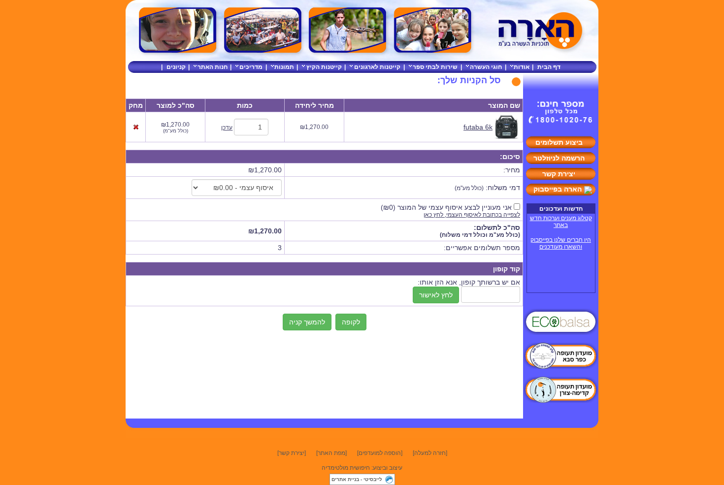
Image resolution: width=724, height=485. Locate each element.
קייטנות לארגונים (377, 67)
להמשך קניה (307, 322)
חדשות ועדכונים (561, 208)
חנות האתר (212, 67)
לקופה (351, 322)
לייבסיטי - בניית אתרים (356, 479)
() (446, 207)
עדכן (226, 127)
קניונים (176, 67)
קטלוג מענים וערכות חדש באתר (561, 221)
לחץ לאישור (436, 295)
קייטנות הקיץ (324, 67)
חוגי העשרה (486, 67)
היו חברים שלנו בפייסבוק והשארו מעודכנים (560, 243)
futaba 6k (478, 127)
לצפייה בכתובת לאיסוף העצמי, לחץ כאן (472, 214)
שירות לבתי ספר (435, 67)
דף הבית (548, 67)
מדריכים (251, 67)
